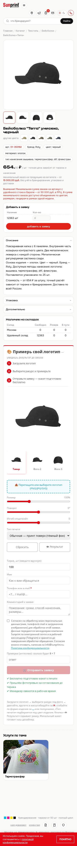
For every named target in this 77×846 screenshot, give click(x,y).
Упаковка (12, 300)
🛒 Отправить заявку (38, 670)
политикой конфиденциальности (18, 841)
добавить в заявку (38, 226)
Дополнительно (15, 309)
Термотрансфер (15, 776)
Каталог (20, 30)
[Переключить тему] (62, 13)
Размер (38, 497)
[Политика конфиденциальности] (63, 825)
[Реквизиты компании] (45, 825)
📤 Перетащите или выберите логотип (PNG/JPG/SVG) (38, 486)
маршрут (44, 832)
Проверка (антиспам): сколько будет (31, 653)
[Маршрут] (32, 13)
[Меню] (24, 5)
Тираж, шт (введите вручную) (24, 560)
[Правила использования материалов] (54, 825)
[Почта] (53, 13)
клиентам (34, 825)
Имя (9, 574)
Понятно (65, 839)
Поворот (38, 508)
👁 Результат (54, 547)
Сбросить (22, 547)
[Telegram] (39, 13)
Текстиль (33, 30)
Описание (12, 240)
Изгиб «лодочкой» (38, 518)
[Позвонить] (71, 13)
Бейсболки (48, 30)
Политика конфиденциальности (30, 648)
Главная (7, 30)
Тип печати (13, 529)
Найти (66, 21)
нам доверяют (18, 825)
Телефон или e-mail (19, 588)
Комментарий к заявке (20, 602)
